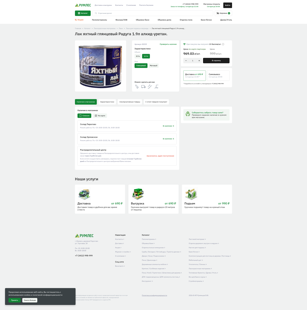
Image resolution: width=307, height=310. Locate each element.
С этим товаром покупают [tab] (156, 102)
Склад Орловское (88, 137)
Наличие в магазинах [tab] (86, 102)
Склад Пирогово (88, 124)
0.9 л (138, 56)
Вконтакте (119, 266)
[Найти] (94, 13)
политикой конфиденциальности (47, 295)
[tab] (84, 115)
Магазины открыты (211, 4)
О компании (120, 256)
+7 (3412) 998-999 (217, 83)
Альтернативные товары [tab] (129, 102)
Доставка (119, 243)
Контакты (119, 239)
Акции (117, 247)
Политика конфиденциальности (154, 295)
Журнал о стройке (122, 252)
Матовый (153, 65)
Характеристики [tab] (107, 102)
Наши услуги (86, 179)
